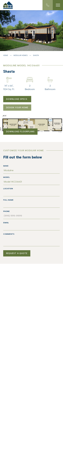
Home (5, 55)
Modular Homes (20, 55)
